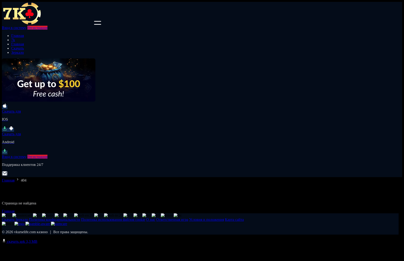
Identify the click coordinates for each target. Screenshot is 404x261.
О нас (150, 220)
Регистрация (37, 28)
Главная (17, 36)
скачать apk (21, 241)
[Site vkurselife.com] (47, 23)
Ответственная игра (172, 220)
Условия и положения (206, 220)
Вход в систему (14, 28)
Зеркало (17, 52)
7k (13, 40)
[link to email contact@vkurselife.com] (4, 175)
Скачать (17, 48)
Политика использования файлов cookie (113, 220)
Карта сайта (234, 220)
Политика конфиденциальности (54, 220)
